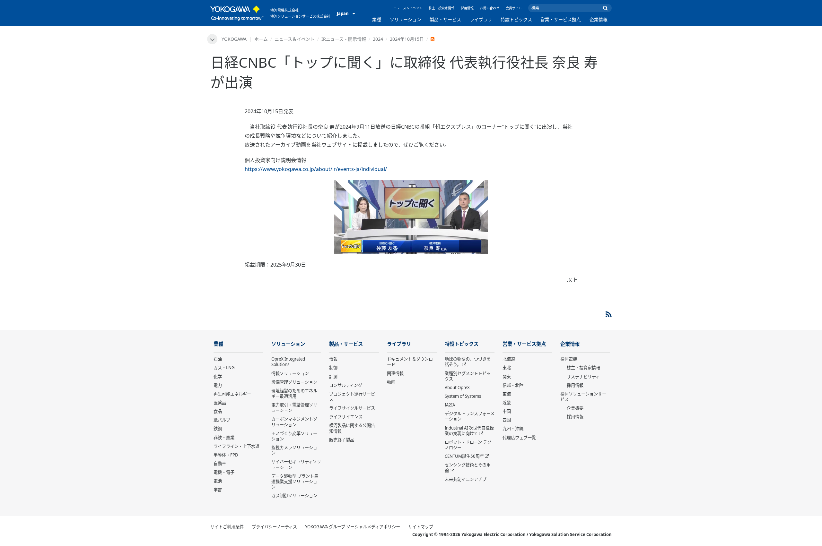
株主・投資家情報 (441, 8)
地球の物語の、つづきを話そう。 (468, 361)
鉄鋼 (218, 428)
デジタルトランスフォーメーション (469, 416)
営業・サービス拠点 (560, 19)
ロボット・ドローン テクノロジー (468, 444)
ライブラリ (481, 19)
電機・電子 (224, 472)
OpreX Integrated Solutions (288, 361)
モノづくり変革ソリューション (294, 436)
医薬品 (220, 402)
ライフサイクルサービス (352, 408)
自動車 (220, 463)
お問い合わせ (489, 8)
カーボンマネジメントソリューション (294, 421)
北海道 (509, 359)
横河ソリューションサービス (583, 396)
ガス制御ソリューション (294, 496)
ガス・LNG (224, 368)
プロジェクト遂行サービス (352, 396)
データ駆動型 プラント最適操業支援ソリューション (294, 481)
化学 (218, 377)
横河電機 (568, 359)
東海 (507, 394)
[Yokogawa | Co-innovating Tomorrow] (237, 13)
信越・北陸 (513, 385)
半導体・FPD (226, 455)
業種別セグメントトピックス (468, 376)
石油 (218, 359)
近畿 (507, 402)
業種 (376, 19)
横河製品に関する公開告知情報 (352, 428)
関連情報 (395, 373)
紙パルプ (222, 420)
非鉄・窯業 (224, 437)
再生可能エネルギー (232, 394)
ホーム (261, 39)
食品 (218, 411)
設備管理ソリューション (294, 382)
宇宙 (218, 490)
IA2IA (450, 405)
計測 (333, 377)
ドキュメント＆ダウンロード (410, 361)
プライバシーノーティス (274, 527)
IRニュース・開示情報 (343, 39)
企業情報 (599, 19)
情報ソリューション (290, 373)
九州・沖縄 (513, 428)
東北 (507, 368)
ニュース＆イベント (407, 8)
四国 (507, 420)
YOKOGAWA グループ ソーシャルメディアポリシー (352, 527)
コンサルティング (345, 385)
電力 (218, 385)
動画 (391, 382)
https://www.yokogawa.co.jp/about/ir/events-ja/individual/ (316, 169)
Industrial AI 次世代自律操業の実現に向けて (469, 430)
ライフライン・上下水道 (236, 446)
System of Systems (463, 396)
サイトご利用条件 (227, 527)
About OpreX (457, 387)
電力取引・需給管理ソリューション (294, 407)
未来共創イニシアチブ (465, 479)
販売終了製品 (341, 440)
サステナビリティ (583, 377)
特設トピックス (516, 19)
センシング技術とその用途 (468, 467)
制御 (333, 368)
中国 (507, 411)
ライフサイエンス (346, 417)
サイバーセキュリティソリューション (296, 464)
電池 (218, 481)
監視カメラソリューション (294, 450)
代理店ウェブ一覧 (519, 437)
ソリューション (405, 19)
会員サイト (514, 8)
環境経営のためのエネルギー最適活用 (294, 393)
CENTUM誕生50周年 (464, 456)
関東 (507, 377)
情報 (333, 359)
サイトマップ (420, 527)
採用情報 (467, 8)
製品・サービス (445, 19)
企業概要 (575, 408)
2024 (378, 39)
